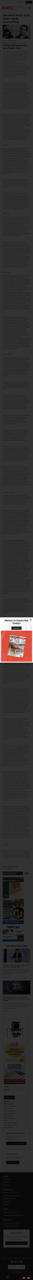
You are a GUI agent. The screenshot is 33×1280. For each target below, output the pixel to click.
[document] (16, 640)
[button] (30, 619)
